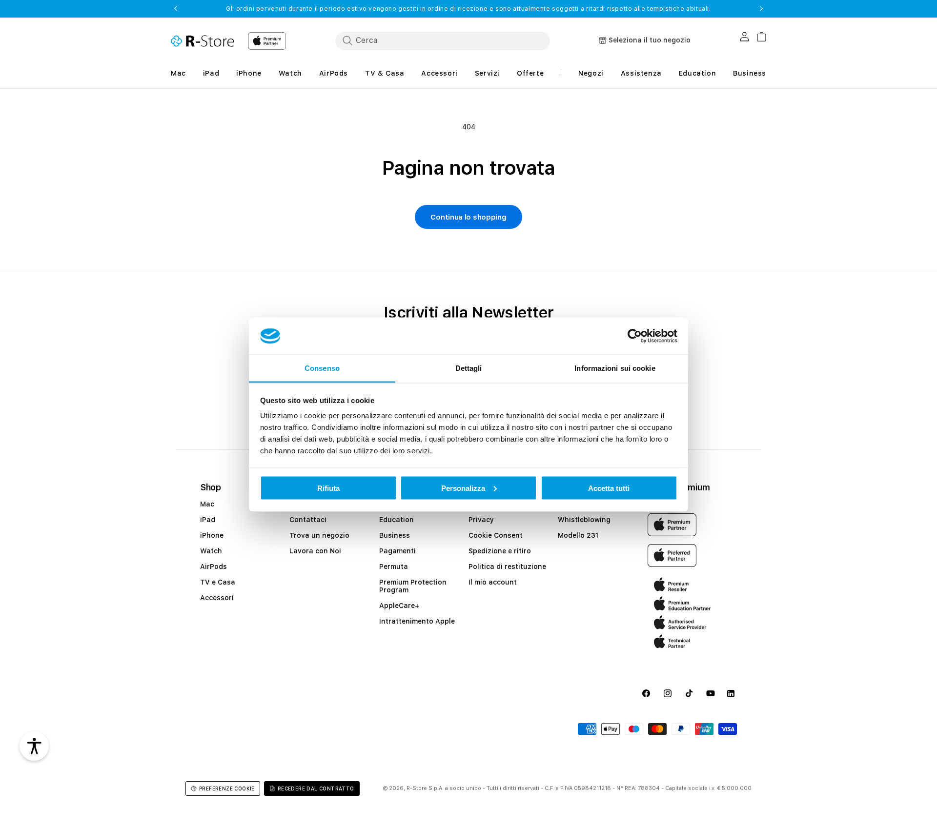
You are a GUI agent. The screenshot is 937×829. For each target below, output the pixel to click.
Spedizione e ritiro (499, 551)
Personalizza (463, 488)
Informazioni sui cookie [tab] (614, 368)
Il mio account (492, 582)
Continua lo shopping (468, 217)
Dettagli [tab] (468, 368)
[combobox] (442, 40)
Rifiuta (328, 488)
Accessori (217, 598)
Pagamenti (397, 551)
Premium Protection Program (413, 586)
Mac (207, 504)
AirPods (213, 566)
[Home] (202, 41)
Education (396, 520)
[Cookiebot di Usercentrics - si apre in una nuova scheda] (634, 336)
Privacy (481, 520)
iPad (207, 520)
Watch (211, 551)
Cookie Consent (495, 535)
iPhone (212, 535)
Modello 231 (578, 535)
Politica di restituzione (507, 566)
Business (394, 535)
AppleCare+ (399, 605)
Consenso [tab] (322, 368)
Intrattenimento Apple (417, 621)
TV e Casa (217, 582)
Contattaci (307, 520)
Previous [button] (176, 9)
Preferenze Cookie (227, 788)
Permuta (393, 566)
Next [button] (761, 9)
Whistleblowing (584, 520)
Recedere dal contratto (316, 788)
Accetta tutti (609, 488)
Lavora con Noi (315, 551)
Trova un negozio (319, 535)
